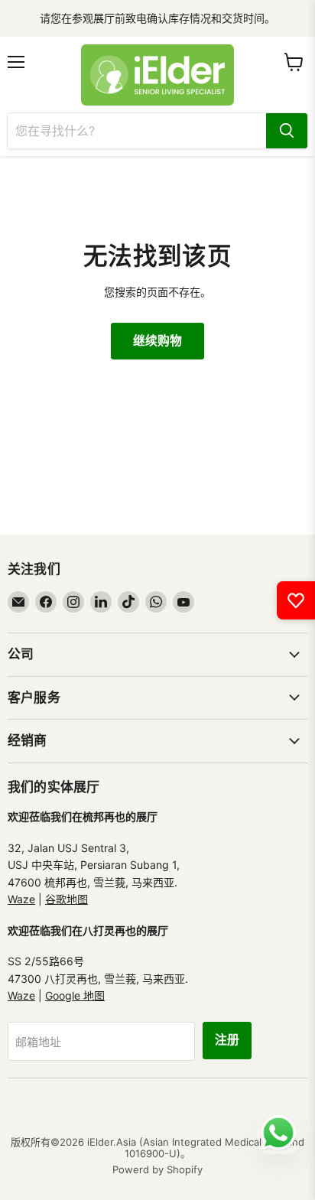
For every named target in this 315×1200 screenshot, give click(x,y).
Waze (21, 899)
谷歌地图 (66, 899)
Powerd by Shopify (157, 1169)
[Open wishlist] (296, 600)
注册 (227, 1040)
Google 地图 (75, 995)
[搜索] (286, 130)
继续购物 (157, 341)
